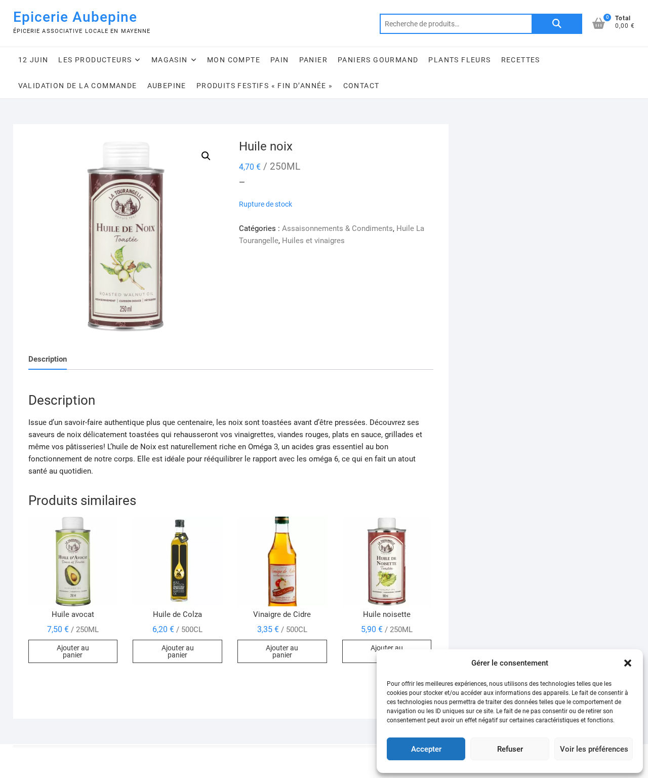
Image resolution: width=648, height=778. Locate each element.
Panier (313, 60)
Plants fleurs (459, 60)
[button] (628, 663)
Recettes (520, 60)
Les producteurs (95, 60)
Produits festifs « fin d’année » (264, 86)
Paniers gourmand (378, 60)
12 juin (33, 60)
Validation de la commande (77, 86)
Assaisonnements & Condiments (337, 228)
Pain (279, 60)
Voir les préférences (594, 749)
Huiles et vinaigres (313, 240)
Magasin (169, 60)
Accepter (426, 749)
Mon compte (233, 60)
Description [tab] (47, 359)
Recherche (557, 24)
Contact (361, 86)
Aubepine (166, 86)
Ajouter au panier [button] (73, 651)
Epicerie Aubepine (75, 17)
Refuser (510, 749)
